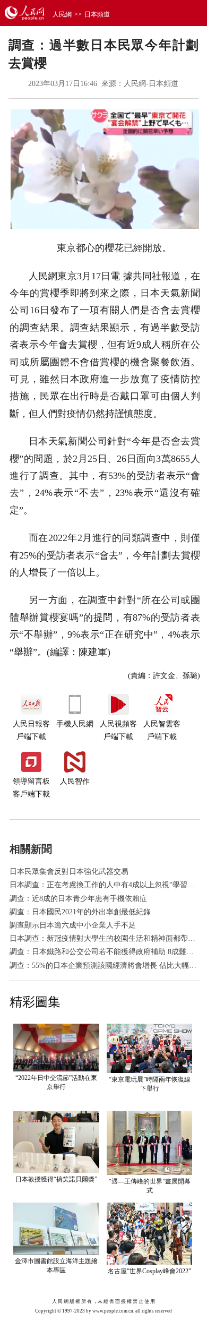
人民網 (62, 14)
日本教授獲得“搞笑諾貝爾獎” (56, 1179)
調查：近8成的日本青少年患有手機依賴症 (78, 899)
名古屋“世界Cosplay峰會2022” (149, 1271)
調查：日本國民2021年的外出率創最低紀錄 (80, 912)
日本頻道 (97, 14)
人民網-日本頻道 (151, 84)
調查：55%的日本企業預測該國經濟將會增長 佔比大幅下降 (107, 966)
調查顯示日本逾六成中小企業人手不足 (73, 925)
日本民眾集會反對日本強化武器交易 (69, 872)
